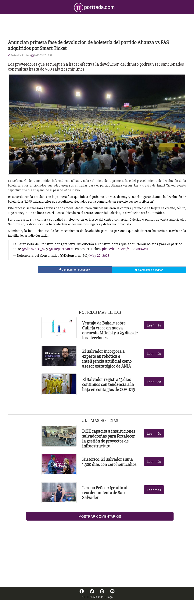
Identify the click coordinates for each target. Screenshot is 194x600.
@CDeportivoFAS (61, 248)
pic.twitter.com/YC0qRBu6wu (125, 248)
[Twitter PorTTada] (92, 591)
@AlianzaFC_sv (33, 248)
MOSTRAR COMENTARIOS (99, 516)
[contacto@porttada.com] (112, 591)
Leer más (154, 325)
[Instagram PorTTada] (102, 591)
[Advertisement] (97, 26)
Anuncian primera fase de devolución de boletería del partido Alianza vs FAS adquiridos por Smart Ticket (88, 45)
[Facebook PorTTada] (81, 591)
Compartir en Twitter (150, 270)
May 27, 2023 (99, 255)
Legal (110, 597)
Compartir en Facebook (75, 269)
